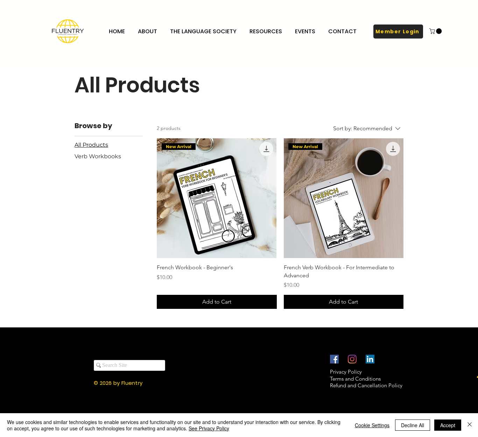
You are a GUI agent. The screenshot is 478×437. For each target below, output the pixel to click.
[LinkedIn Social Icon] (370, 359)
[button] (204, 31)
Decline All (412, 425)
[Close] (469, 425)
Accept (447, 425)
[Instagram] (352, 359)
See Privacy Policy (209, 428)
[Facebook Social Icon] (334, 359)
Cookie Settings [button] (372, 425)
